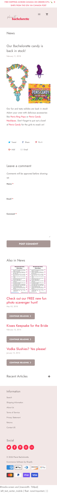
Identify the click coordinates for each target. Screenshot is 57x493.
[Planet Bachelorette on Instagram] (26, 447)
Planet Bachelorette (20, 457)
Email (26, 149)
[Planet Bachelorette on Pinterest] (20, 447)
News (11, 33)
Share (27, 142)
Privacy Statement (13, 417)
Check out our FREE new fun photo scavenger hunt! (26, 300)
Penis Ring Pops (18, 116)
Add (13, 149)
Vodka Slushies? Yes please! (26, 348)
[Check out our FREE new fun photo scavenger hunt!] (28, 279)
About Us (10, 407)
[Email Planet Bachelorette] (32, 447)
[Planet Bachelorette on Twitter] (9, 447)
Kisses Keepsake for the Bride (27, 325)
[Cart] (46, 14)
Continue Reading (20, 316)
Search (9, 397)
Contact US (11, 427)
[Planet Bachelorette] (18, 19)
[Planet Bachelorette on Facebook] (14, 447)
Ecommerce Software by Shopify (19, 461)
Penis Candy (15, 124)
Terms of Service (13, 412)
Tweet (14, 142)
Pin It (40, 142)
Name (10, 183)
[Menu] (39, 14)
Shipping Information (15, 402)
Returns (9, 422)
